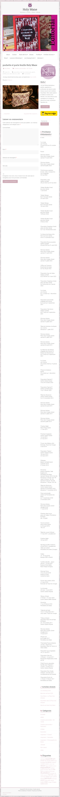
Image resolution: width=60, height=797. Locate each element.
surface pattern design (49, 780)
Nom (4, 149)
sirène (10, 73)
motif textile (42, 776)
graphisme (47, 771)
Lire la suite (45, 106)
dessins (47, 765)
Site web (5, 166)
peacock (33, 72)
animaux (42, 759)
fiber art (51, 769)
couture (15, 72)
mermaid (27, 72)
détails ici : (10, 80)
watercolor (44, 784)
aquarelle (49, 759)
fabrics (18, 72)
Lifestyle (42, 744)
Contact (14, 54)
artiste (42, 761)
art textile (47, 760)
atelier (42, 717)
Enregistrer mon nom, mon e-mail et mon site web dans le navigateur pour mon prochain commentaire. (18, 176)
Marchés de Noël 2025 (46, 693)
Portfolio (38, 54)
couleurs (54, 762)
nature (48, 776)
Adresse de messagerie (10, 157)
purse (8, 73)
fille (54, 769)
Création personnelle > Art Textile (23, 68)
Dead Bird (6, 114)
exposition (45, 767)
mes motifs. (33, 77)
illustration (45, 773)
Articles (31, 54)
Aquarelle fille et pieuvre (31, 114)
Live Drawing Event (29, 58)
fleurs (41, 771)
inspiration (45, 775)
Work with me (23, 54)
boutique (42, 762)
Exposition (43, 732)
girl (44, 771)
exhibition (54, 765)
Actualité (42, 714)
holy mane (22, 72)
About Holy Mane (7, 792)
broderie (48, 762)
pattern (51, 776)
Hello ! (43, 82)
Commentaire (6, 127)
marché (50, 775)
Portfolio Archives (48, 54)
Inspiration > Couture (46, 734)
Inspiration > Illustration (46, 737)
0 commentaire (27, 73)
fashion (53, 768)
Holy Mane (30, 9)
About (8, 54)
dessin (42, 766)
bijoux (55, 760)
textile (13, 73)
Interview (39, 58)
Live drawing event (45, 690)
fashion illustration (44, 769)
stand (42, 780)
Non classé (43, 747)
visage (50, 782)
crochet (50, 764)
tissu (16, 73)
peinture (47, 778)
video (42, 750)
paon (30, 72)
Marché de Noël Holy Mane (47, 705)
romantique (54, 778)
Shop (5, 58)
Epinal (50, 766)
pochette (4, 73)
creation (47, 764)
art (54, 759)
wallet (18, 73)
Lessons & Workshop (15, 58)
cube (53, 764)
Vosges (54, 782)
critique (42, 729)
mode (55, 775)
